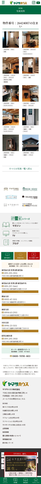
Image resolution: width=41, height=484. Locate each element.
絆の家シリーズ (8, 443)
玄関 (5, 51)
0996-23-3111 (10, 325)
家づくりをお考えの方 (10, 407)
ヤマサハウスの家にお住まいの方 (14, 425)
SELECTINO (6, 49)
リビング (13, 75)
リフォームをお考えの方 (11, 418)
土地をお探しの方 (9, 414)
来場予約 (20, 258)
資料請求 (7, 258)
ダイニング (33, 49)
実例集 (15, 482)
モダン (12, 49)
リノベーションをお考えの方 (12, 421)
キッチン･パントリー (8, 105)
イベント (5, 482)
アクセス (21, 279)
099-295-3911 (10, 272)
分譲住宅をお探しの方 (10, 410)
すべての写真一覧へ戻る (20, 168)
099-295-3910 (10, 338)
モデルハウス (35, 482)
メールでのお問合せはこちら (14, 398)
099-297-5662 (11, 286)
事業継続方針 (7, 439)
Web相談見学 (33, 258)
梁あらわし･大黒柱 (7, 79)
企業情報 (6, 428)
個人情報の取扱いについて (12, 435)
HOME (5, 403)
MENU (3, 2)
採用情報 (6, 432)
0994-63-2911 (10, 312)
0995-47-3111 (10, 299)
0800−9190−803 (21, 356)
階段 (30, 77)
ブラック (25, 131)
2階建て (25, 129)
